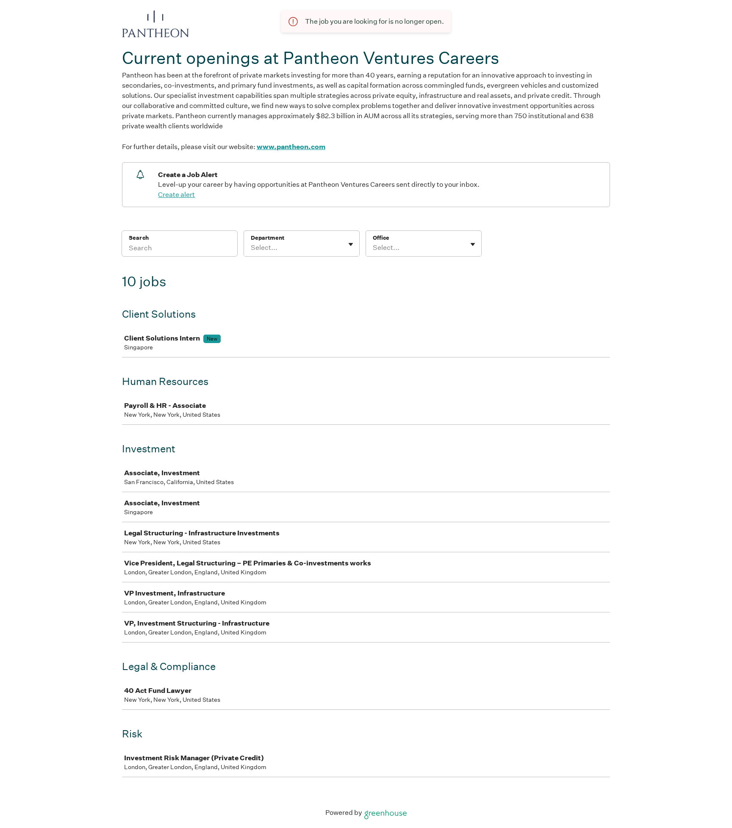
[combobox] (251, 247)
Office (381, 237)
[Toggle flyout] (351, 244)
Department (267, 237)
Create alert (176, 195)
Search (139, 237)
